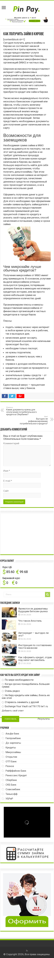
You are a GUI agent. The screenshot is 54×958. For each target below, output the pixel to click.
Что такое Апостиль (30, 620)
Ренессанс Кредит (16, 775)
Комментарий (11, 443)
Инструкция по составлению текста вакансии (35, 646)
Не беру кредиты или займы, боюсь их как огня (26, 696)
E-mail (7, 480)
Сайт (6, 490)
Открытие (11, 756)
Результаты (44, 719)
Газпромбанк (13, 738)
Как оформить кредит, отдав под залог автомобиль (35, 658)
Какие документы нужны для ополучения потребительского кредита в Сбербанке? (21, 411)
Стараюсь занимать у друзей (21, 702)
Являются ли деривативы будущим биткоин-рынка (33, 610)
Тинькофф (11, 793)
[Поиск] (47, 594)
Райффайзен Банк (16, 770)
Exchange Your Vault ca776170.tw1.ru (26, 706)
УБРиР (9, 798)
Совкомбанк (13, 789)
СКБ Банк (11, 784)
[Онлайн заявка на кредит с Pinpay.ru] (27, 8)
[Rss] (27, 950)
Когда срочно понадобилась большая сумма (26, 685)
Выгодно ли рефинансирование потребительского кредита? (34, 420)
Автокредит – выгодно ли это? (33, 634)
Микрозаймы (13, 752)
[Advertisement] (24, 533)
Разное (10, 766)
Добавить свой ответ (13, 710)
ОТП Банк (11, 761)
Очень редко (12, 691)
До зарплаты (13, 742)
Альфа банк (12, 733)
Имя (6, 470)
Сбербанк (11, 780)
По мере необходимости (18, 679)
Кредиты (11, 747)
